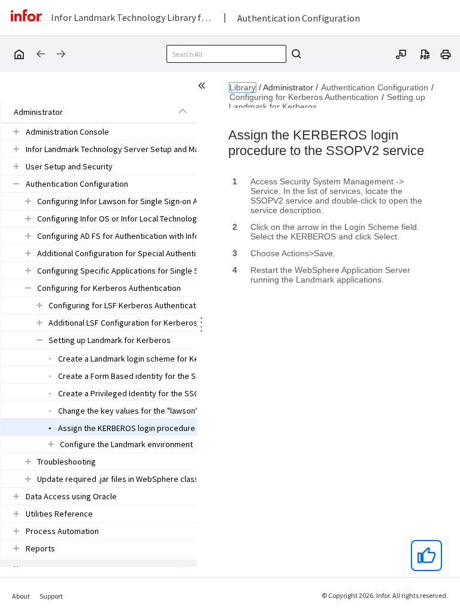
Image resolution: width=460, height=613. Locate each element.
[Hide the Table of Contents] (203, 87)
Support (51, 595)
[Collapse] (183, 111)
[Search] (295, 54)
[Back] (41, 54)
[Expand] (16, 131)
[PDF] (425, 53)
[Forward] (61, 54)
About (21, 595)
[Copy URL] (401, 53)
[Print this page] (445, 53)
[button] (85, 112)
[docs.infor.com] (18, 54)
